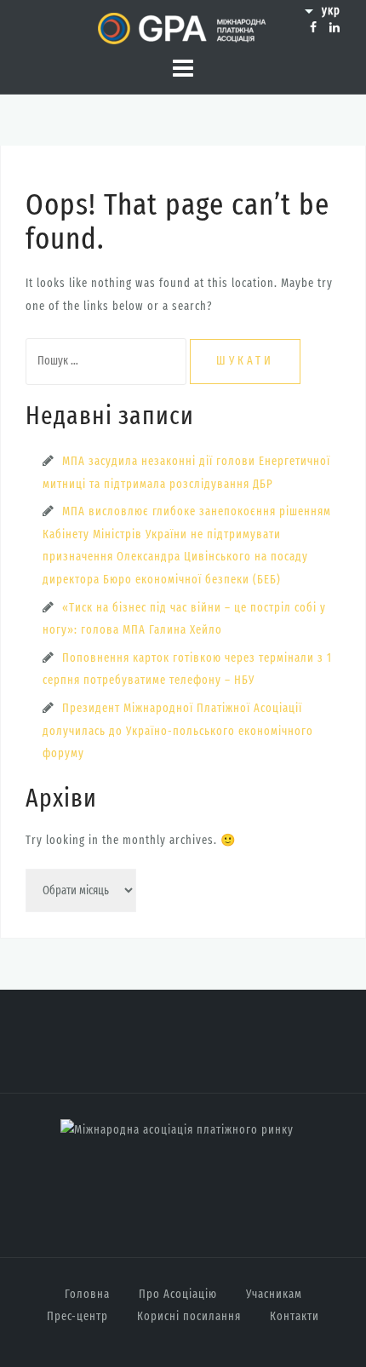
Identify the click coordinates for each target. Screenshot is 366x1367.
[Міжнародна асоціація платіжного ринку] (177, 1130)
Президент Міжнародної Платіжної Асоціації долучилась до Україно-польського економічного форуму (178, 731)
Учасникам (274, 1294)
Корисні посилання (189, 1316)
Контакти (294, 1316)
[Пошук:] (108, 360)
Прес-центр (77, 1316)
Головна (87, 1294)
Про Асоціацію (178, 1294)
